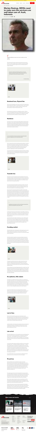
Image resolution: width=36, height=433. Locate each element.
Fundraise (18, 417)
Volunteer (18, 418)
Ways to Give (13, 418)
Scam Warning (24, 422)
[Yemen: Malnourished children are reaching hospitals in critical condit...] (9, 406)
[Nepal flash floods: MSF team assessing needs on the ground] (18, 406)
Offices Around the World (24, 417)
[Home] (5, 3)
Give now (25, 0)
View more (9, 59)
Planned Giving (13, 420)
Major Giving (13, 419)
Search (33, 1)
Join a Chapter (18, 419)
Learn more (2, 430)
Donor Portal (13, 417)
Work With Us (31, 1)
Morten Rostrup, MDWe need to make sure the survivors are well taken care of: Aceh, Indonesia (17, 58)
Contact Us (23, 421)
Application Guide (18, 422)
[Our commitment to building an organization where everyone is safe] (27, 406)
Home (4, 5)
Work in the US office (19, 421)
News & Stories (7, 5)
